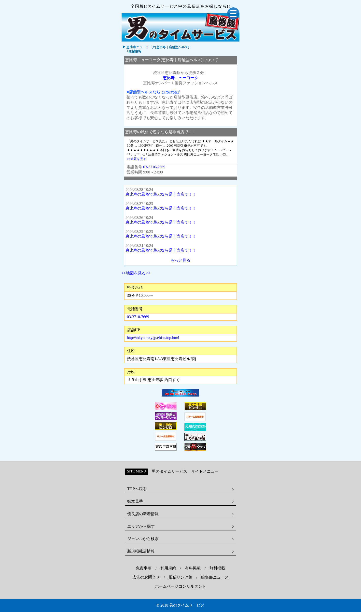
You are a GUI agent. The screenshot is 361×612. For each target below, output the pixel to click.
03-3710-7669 (154, 167)
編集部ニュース (215, 577)
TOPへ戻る (137, 489)
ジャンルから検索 (143, 539)
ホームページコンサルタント (180, 586)
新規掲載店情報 (141, 551)
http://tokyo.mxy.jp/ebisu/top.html (153, 338)
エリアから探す (141, 526)
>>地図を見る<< (136, 273)
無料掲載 (217, 568)
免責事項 (144, 568)
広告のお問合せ (146, 577)
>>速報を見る (136, 159)
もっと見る (180, 260)
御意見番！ (137, 501)
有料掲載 (193, 568)
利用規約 (168, 568)
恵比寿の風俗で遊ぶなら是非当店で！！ (160, 194)
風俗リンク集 (180, 577)
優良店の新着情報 (143, 514)
